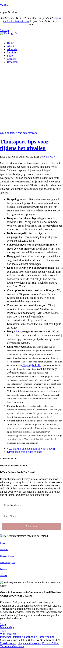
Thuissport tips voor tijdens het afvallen (24, 144)
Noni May (5, 5)
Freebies (3, 569)
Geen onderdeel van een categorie (18, 132)
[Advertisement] (31, 98)
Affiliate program (7, 562)
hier (19, 331)
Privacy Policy (50, 643)
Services (11, 52)
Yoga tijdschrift (31, 365)
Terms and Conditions (12, 646)
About (10, 46)
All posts (12, 49)
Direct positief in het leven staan (24, 451)
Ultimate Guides (7, 556)
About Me (4, 549)
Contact (11, 58)
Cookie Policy (8, 643)
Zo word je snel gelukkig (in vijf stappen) (32, 448)
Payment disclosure (30, 643)
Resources (12, 61)
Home (10, 42)
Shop (10, 55)
